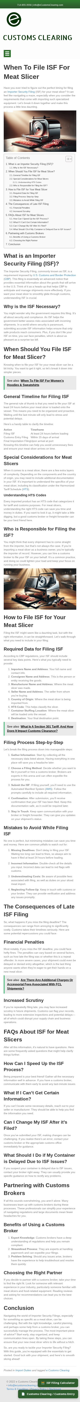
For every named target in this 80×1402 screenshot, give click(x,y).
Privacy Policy (38, 1389)
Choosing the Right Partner (25, 240)
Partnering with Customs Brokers (26, 233)
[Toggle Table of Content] (67, 159)
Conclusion (14, 244)
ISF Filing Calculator (58, 1383)
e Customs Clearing (57, 1370)
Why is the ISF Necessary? (25, 168)
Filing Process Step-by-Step (26, 197)
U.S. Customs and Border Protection (54, 275)
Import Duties (23, 1370)
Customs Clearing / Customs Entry (48, 1394)
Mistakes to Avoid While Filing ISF (28, 200)
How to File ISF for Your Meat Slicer (27, 189)
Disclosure (55, 1389)
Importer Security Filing (21, 91)
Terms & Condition (17, 1389)
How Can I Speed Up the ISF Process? (31, 219)
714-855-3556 (24, 5)
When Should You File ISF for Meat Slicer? (31, 171)
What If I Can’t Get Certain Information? (31, 222)
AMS (49, 788)
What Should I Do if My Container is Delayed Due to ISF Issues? (42, 229)
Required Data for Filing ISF (25, 193)
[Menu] (7, 53)
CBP (7, 278)
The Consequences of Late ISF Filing (28, 204)
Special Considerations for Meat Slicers (31, 179)
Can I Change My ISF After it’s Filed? (29, 226)
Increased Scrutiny (21, 211)
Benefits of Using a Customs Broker (29, 237)
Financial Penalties (21, 208)
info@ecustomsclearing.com (24, 1385)
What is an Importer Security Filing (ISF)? (30, 164)
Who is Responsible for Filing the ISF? (30, 185)
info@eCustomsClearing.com (48, 5)
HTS (25, 489)
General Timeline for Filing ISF (26, 175)
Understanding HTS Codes (29, 182)
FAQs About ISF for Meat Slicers (26, 215)
